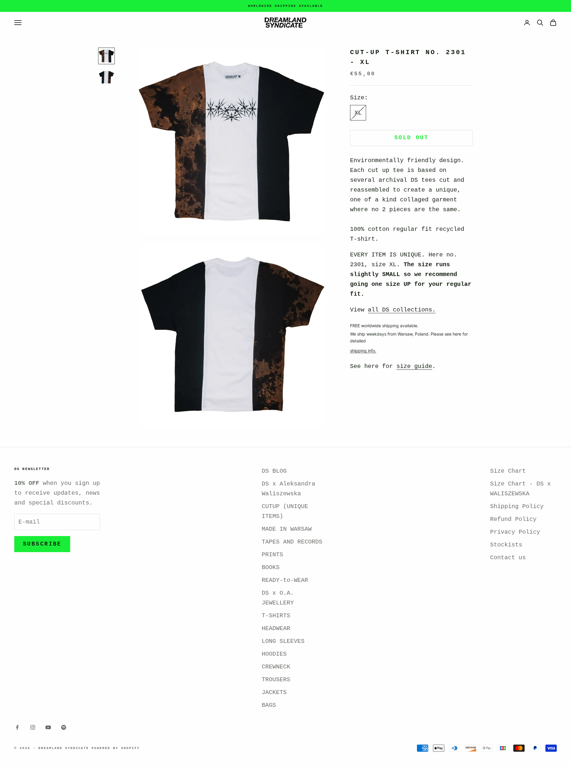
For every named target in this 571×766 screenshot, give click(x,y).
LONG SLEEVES (283, 641)
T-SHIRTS (276, 615)
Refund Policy (513, 519)
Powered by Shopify (116, 748)
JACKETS (274, 692)
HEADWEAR (276, 628)
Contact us (508, 557)
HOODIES (274, 654)
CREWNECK (276, 666)
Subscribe (42, 544)
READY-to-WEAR (285, 580)
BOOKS (271, 567)
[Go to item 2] (106, 77)
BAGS (269, 705)
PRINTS (272, 554)
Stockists (506, 544)
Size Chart (508, 471)
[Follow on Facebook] (17, 727)
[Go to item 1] (106, 56)
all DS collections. (402, 309)
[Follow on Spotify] (64, 727)
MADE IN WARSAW (287, 529)
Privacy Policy (515, 532)
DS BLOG (274, 471)
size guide (414, 366)
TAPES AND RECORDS (292, 541)
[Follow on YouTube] (48, 727)
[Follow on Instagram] (33, 727)
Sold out (411, 137)
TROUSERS (276, 679)
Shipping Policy (517, 506)
